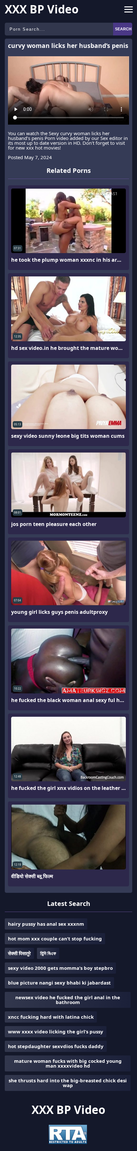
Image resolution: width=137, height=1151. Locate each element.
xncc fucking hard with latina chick (51, 1017)
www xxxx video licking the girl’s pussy (55, 1031)
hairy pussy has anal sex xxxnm (46, 924)
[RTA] (68, 1142)
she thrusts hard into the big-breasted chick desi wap (68, 1082)
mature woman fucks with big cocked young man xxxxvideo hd (68, 1063)
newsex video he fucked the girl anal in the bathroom (67, 999)
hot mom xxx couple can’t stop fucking (55, 938)
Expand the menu (128, 10)
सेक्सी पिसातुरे (19, 953)
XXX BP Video (42, 9)
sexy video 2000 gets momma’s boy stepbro (60, 968)
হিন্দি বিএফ (48, 953)
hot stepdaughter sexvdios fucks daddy (56, 1046)
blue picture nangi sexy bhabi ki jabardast (59, 982)
